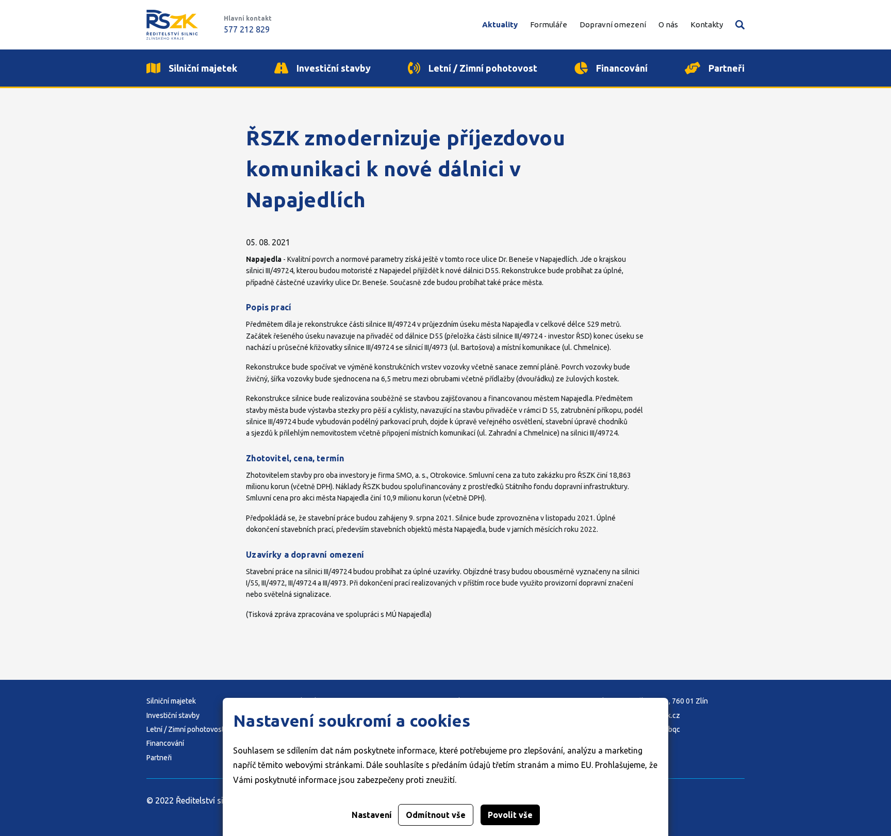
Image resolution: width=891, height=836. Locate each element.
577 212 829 (247, 29)
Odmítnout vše (436, 815)
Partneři (159, 758)
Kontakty (706, 24)
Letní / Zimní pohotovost (185, 729)
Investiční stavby (173, 715)
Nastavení (372, 815)
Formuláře (548, 24)
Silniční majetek (171, 701)
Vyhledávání (740, 24)
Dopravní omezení (613, 24)
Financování (165, 743)
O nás (668, 24)
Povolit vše (510, 815)
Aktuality (500, 24)
